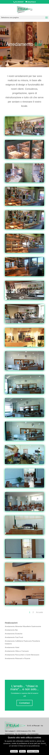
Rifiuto (22, 751)
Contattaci (24, 703)
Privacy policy (33, 751)
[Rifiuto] (46, 745)
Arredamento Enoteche (13, 634)
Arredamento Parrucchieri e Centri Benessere (22, 655)
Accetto (14, 751)
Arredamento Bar (11, 630)
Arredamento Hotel (12, 647)
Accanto (39, 612)
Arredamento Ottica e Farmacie (17, 651)
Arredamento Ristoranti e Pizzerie (17, 658)
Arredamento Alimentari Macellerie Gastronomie (23, 626)
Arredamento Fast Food (14, 637)
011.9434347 (19, 2)
